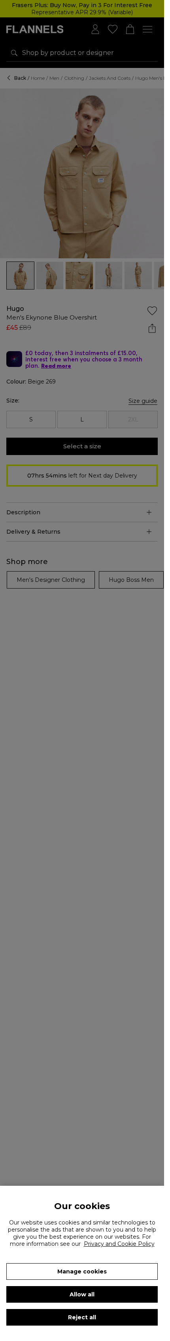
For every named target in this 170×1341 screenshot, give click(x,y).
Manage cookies (82, 1271)
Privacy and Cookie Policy (119, 1243)
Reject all (82, 1317)
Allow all (82, 1294)
